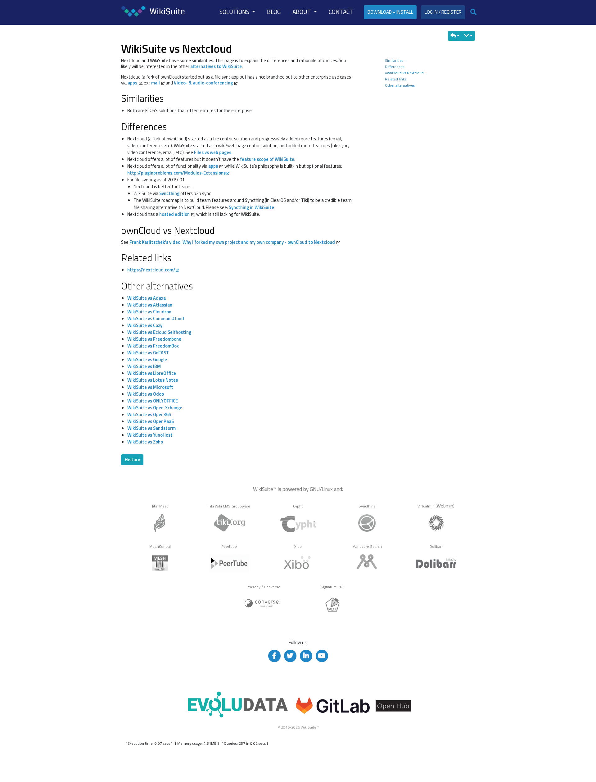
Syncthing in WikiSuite (251, 207)
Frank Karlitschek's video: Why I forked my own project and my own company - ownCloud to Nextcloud (232, 242)
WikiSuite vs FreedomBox (153, 345)
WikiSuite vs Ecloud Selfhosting (159, 332)
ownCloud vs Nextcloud (404, 73)
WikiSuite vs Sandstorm (151, 428)
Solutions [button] (235, 11)
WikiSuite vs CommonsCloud (155, 318)
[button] (455, 36)
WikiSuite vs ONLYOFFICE (152, 400)
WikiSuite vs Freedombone (154, 339)
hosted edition (174, 214)
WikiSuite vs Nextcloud (176, 48)
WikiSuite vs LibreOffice (151, 373)
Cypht (298, 506)
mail (155, 82)
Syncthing (169, 193)
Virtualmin (426, 506)
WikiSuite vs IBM (144, 366)
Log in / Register (443, 12)
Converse (272, 587)
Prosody (253, 587)
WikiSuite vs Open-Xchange (154, 407)
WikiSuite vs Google (147, 359)
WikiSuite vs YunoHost (150, 435)
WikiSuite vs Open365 (149, 414)
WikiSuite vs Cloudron (149, 311)
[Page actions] (468, 36)
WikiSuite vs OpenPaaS (150, 421)
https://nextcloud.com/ (151, 269)
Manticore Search (367, 546)
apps (132, 82)
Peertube (229, 546)
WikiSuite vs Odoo (145, 394)
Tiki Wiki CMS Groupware (229, 506)
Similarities (394, 60)
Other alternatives (400, 85)
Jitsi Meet (160, 506)
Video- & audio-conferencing (203, 82)
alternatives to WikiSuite (216, 66)
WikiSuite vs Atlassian (149, 304)
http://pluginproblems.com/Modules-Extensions (176, 172)
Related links (395, 79)
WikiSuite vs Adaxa (146, 298)
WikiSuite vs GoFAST (148, 352)
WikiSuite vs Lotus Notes (152, 380)
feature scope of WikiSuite (267, 159)
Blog (274, 11)
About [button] (302, 11)
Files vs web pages (212, 152)
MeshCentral (160, 546)
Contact (341, 11)
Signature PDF (333, 587)
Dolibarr (436, 546)
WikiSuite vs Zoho (145, 441)
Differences (394, 67)
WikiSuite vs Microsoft (150, 387)
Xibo (298, 546)
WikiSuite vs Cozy (144, 325)
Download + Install (390, 12)
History (132, 459)
